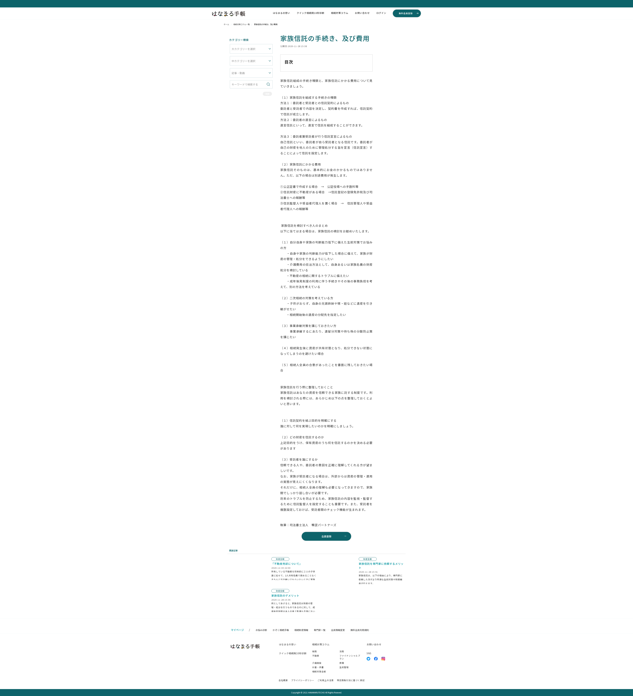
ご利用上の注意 (325, 680)
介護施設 (316, 662)
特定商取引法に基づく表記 (351, 680)
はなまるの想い (281, 13)
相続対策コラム (339, 13)
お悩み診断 (261, 630)
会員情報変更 (338, 630)
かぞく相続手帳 (281, 630)
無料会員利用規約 (359, 630)
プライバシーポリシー (302, 680)
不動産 (315, 655)
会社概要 (283, 680)
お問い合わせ (362, 13)
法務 (341, 651)
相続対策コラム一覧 (241, 24)
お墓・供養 (318, 667)
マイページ (237, 630)
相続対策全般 (319, 671)
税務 (314, 651)
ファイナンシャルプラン (349, 657)
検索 (267, 93)
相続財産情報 (301, 630)
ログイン (381, 13)
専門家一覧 (319, 630)
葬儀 (341, 662)
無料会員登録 (406, 13)
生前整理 (344, 667)
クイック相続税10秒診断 (310, 13)
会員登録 (326, 536)
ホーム (226, 24)
